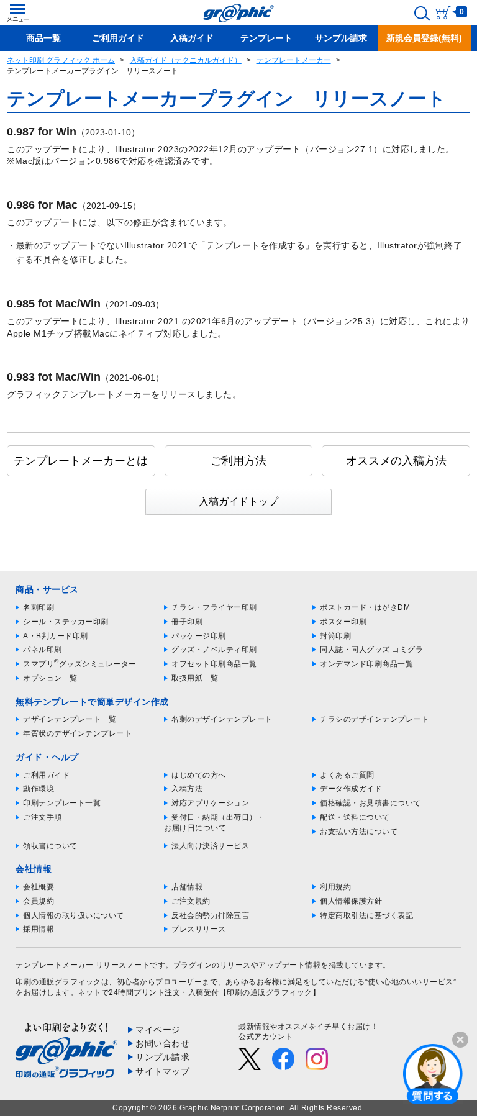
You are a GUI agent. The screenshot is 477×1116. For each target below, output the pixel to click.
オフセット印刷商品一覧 (214, 664)
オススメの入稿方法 (396, 461)
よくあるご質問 (347, 775)
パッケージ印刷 (198, 636)
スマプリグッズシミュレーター (80, 664)
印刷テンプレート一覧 (62, 803)
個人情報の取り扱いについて (73, 915)
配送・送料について (355, 817)
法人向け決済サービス (210, 846)
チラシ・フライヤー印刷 (214, 607)
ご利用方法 (238, 461)
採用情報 (38, 929)
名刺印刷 (38, 607)
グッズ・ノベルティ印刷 (214, 649)
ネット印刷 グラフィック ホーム (61, 60)
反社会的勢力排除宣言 (210, 915)
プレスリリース (198, 929)
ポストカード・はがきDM (365, 607)
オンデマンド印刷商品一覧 (366, 664)
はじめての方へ (198, 775)
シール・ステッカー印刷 (66, 621)
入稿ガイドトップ (238, 501)
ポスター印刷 (343, 621)
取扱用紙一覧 (194, 678)
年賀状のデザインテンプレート (77, 733)
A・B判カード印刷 (55, 636)
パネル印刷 (42, 649)
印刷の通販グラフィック (58, 982)
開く (433, 1073)
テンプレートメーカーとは (81, 461)
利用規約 (335, 886)
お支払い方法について (359, 831)
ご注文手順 (42, 817)
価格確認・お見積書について (370, 803)
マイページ (158, 1030)
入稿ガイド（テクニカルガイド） (186, 60)
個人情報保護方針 (351, 901)
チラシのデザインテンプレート (374, 719)
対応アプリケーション (210, 803)
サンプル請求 (162, 1057)
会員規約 (38, 901)
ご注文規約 (191, 901)
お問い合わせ (162, 1043)
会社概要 (38, 886)
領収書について (50, 846)
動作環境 (38, 788)
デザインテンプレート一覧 (69, 719)
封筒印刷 (335, 636)
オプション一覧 (50, 678)
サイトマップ (162, 1071)
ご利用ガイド (46, 775)
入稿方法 (186, 788)
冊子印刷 (186, 621)
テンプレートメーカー (294, 60)
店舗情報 (186, 886)
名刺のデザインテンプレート (222, 719)
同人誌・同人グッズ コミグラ (371, 649)
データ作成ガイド (351, 788)
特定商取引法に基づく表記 (366, 915)
